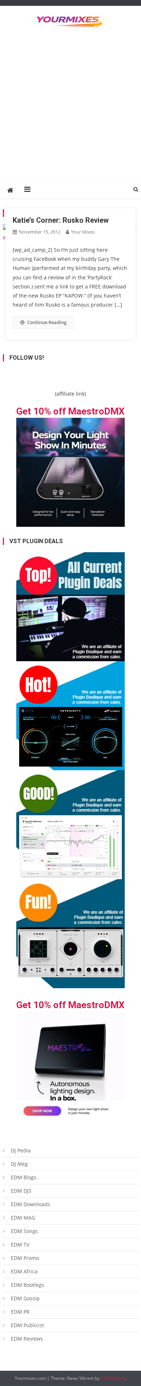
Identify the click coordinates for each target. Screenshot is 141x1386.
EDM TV (20, 1244)
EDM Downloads (30, 1204)
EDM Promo (25, 1257)
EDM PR (20, 1311)
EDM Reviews (27, 1338)
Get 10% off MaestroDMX (70, 411)
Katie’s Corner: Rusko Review (61, 220)
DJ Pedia (21, 1150)
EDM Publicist (27, 1325)
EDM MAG (23, 1217)
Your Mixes (83, 232)
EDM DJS (21, 1190)
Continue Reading (47, 322)
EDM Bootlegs (27, 1284)
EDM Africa (24, 1271)
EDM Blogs (24, 1177)
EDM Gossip (25, 1298)
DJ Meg (19, 1163)
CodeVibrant (113, 1378)
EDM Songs (24, 1231)
